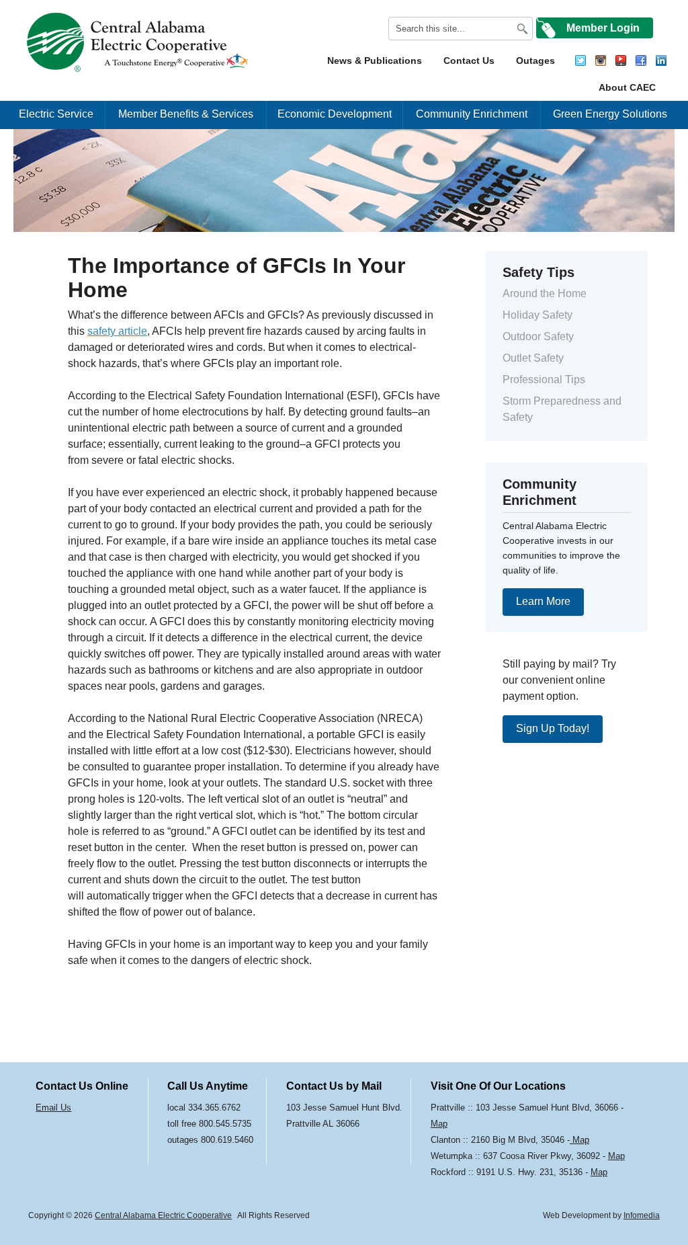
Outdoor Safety (538, 336)
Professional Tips (544, 379)
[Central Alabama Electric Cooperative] (139, 42)
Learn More (543, 601)
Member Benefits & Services (185, 114)
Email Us (53, 1107)
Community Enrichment (471, 114)
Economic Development (334, 114)
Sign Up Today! (552, 728)
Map (439, 1124)
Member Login (603, 28)
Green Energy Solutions (610, 114)
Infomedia (642, 1215)
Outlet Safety (533, 358)
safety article (117, 331)
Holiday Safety (537, 315)
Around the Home (545, 293)
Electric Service (56, 114)
